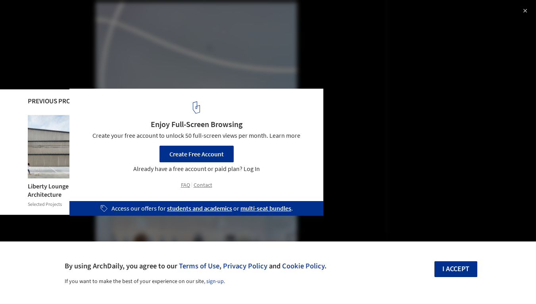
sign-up (215, 281)
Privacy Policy (245, 266)
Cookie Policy (303, 266)
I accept (455, 269)
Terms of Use (199, 266)
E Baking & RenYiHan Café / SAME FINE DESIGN (101, 14)
